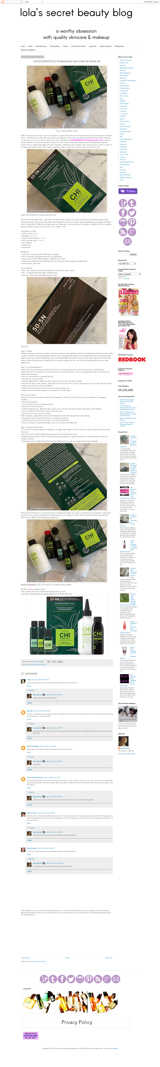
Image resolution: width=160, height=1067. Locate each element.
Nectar (122, 124)
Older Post (108, 958)
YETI (121, 180)
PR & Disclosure (41, 46)
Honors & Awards (105, 46)
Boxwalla (123, 78)
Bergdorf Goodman (126, 68)
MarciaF (30, 711)
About (30, 46)
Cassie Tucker (32, 813)
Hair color (43, 664)
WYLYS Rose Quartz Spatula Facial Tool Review (127, 401)
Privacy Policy (55, 46)
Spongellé (123, 152)
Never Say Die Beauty (35, 777)
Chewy (122, 83)
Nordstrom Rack (125, 132)
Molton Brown (124, 121)
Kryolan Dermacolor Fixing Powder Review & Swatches (133, 468)
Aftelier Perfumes (126, 60)
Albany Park (124, 63)
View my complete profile (126, 754)
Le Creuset (124, 114)
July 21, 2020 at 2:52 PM (54, 695)
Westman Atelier (125, 175)
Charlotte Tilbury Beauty (128, 81)
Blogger (115, 1048)
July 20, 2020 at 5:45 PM (41, 711)
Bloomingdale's (125, 73)
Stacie (29, 680)
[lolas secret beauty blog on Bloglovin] (125, 375)
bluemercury (124, 75)
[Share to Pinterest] (61, 661)
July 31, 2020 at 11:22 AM (54, 863)
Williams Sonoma (126, 177)
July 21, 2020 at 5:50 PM (45, 848)
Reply (29, 686)
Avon (28, 664)
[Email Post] (48, 661)
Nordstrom (123, 129)
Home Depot (124, 103)
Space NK (123, 149)
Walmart (123, 170)
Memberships (119, 46)
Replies (31, 690)
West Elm (123, 172)
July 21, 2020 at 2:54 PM (54, 797)
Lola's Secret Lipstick (78, 46)
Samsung (123, 142)
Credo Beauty (124, 88)
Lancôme (123, 111)
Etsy (121, 98)
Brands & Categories (28, 50)
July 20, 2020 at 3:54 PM (40, 680)
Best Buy (123, 70)
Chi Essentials (34, 664)
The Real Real (125, 165)
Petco (122, 134)
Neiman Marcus (125, 126)
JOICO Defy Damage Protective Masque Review (127, 424)
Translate (126, 279)
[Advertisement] (67, 936)
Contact (65, 46)
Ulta (121, 167)
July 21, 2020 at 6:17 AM (51, 777)
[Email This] (52, 661)
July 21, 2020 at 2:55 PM (54, 832)
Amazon (123, 65)
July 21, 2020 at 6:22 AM (46, 813)
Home (23, 46)
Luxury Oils (92, 46)
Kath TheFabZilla (33, 746)
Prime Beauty (32, 848)
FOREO (122, 101)
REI (121, 137)
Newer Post (25, 958)
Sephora (123, 144)
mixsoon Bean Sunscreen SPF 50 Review (133, 572)
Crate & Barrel (125, 86)
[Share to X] (57, 661)
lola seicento (37, 695)
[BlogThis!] (54, 661)
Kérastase (123, 106)
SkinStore (123, 147)
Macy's (122, 119)
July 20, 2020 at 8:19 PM (48, 746)
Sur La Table (124, 154)
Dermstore (123, 93)
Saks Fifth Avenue (126, 139)
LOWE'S (123, 116)
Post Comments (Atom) (38, 961)
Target (122, 157)
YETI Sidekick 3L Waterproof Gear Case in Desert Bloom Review (128, 407)
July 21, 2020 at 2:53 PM (54, 728)
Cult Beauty (124, 91)
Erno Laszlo (124, 96)
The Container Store (127, 162)
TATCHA (123, 159)
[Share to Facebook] (59, 661)
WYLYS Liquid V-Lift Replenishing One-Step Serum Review (128, 414)
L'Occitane (123, 109)
